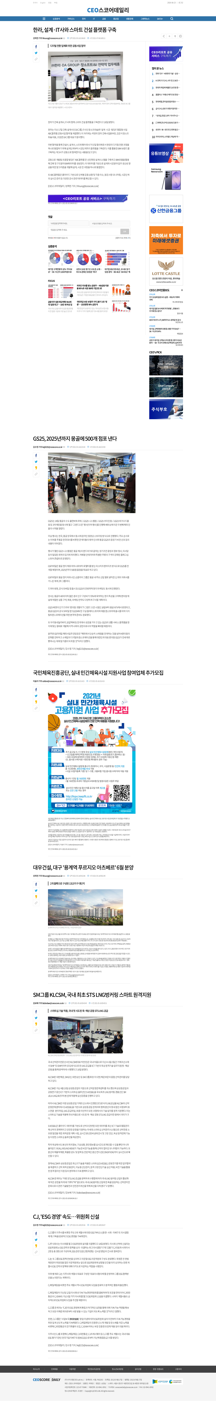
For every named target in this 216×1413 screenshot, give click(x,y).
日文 (50, 2)
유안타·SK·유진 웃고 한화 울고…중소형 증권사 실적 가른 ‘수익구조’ (168, 129)
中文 (56, 2)
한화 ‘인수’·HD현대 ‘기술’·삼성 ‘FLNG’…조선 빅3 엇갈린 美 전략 (168, 73)
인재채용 (54, 1369)
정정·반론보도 (158, 1369)
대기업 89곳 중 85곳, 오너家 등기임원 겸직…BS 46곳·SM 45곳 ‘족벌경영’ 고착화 (117, 272)
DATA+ (160, 18)
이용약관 (72, 1369)
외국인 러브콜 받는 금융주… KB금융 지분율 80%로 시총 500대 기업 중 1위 (93, 287)
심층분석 (56, 18)
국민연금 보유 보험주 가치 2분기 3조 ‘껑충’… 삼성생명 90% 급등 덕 (92, 303)
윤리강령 (138, 1369)
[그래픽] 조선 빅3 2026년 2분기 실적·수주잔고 (168, 122)
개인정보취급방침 (93, 1369)
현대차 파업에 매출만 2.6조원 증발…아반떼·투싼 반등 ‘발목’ (168, 87)
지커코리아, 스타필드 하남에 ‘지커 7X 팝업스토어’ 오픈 (168, 136)
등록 (124, 231)
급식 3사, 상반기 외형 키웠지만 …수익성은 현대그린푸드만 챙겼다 (168, 108)
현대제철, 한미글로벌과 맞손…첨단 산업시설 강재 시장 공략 (168, 101)
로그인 (180, 2)
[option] (166, 179)
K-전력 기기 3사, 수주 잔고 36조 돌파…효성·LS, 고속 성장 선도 (168, 80)
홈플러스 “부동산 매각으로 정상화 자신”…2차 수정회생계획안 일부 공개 (168, 94)
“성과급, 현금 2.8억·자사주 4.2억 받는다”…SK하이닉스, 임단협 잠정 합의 (168, 115)
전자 (84, 18)
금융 (104, 18)
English (43, 2)
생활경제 (129, 18)
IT (94, 18)
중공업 (116, 18)
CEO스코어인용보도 (159, 290)
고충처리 (178, 1369)
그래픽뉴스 (145, 18)
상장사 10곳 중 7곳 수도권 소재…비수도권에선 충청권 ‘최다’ (89, 270)
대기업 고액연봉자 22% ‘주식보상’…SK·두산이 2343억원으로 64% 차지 (60, 272)
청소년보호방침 (117, 1369)
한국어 (35, 2)
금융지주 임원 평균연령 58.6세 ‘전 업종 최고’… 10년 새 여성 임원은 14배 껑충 (60, 304)
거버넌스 (70, 18)
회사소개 (36, 1369)
